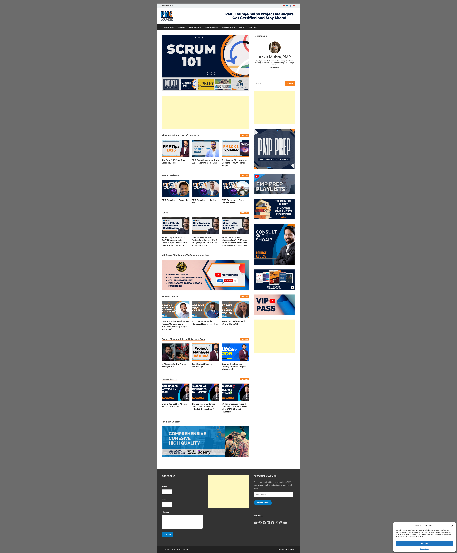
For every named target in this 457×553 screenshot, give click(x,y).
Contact (253, 27)
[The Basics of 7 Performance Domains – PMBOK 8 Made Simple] (235, 148)
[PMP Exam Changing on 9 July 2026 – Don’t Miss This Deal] (205, 148)
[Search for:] (274, 83)
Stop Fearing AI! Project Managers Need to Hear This (205, 322)
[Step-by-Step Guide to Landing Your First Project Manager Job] (235, 352)
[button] (452, 525)
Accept (424, 543)
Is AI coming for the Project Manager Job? (174, 365)
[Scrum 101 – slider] (205, 56)
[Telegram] (264, 523)
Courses (181, 27)
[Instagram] (281, 523)
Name (165, 486)
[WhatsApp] (260, 523)
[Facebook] (290, 6)
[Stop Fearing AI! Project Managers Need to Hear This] (205, 309)
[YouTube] (283, 6)
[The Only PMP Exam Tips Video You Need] (175, 148)
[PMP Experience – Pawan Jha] (175, 188)
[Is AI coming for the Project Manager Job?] (175, 352)
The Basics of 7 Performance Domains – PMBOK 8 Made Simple (234, 163)
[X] (277, 523)
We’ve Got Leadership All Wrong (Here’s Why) (233, 322)
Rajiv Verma (290, 549)
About (242, 27)
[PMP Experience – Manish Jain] (205, 188)
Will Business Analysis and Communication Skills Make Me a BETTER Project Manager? (234, 408)
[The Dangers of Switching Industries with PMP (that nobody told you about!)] (205, 392)
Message (166, 512)
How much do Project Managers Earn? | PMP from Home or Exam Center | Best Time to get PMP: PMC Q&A (234, 241)
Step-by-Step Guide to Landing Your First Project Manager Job (234, 366)
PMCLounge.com (182, 549)
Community (227, 27)
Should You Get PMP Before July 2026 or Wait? (174, 405)
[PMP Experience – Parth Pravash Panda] (235, 188)
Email (164, 499)
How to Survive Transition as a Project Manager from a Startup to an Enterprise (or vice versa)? (175, 325)
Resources (194, 27)
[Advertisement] (205, 112)
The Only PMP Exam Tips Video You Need (173, 161)
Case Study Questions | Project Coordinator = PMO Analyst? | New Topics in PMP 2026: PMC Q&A (205, 241)
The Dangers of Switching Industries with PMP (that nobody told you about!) (203, 406)
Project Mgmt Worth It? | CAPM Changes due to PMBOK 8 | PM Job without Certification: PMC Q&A (174, 241)
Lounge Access (211, 27)
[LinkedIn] (287, 6)
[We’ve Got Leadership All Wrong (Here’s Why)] (235, 309)
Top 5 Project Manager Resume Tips (202, 365)
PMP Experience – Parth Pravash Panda (233, 201)
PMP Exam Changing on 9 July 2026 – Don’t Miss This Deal (205, 161)
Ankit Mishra (274, 68)
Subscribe (263, 502)
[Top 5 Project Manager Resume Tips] (205, 352)
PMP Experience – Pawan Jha (175, 200)
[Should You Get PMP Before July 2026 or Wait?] (175, 392)
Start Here (169, 27)
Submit (167, 534)
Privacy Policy (424, 549)
